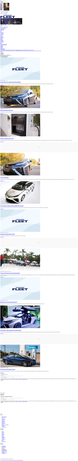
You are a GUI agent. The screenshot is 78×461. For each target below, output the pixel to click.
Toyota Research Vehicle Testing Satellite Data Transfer (12, 205)
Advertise (31, 50)
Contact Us (14, 50)
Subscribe (1, 13)
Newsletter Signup (22, 50)
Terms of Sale (9, 460)
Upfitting (1, 47)
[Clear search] (8, 54)
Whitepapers (3, 437)
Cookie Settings (4, 449)
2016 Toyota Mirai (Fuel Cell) (6, 110)
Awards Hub (3, 439)
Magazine (3, 432)
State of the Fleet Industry (3, 44)
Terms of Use (6, 460)
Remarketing (2, 41)
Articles (6, 0)
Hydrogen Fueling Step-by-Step (6, 138)
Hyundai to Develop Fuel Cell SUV (7, 234)
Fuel (0, 31)
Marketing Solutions (27, 50)
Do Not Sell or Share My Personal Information (17, 460)
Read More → (2, 85)
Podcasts (3, 438)
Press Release (39, 50)
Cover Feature (3, 0)
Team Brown (9, 50)
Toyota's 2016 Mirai (4, 177)
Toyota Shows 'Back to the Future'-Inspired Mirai (10, 330)
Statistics (3, 434)
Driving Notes (2, 108)
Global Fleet (1, 32)
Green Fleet (1, 34)
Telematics (1, 45)
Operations (1, 39)
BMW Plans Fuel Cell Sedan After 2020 (8, 302)
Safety (1, 42)
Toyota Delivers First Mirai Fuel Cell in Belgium (10, 82)
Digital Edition (5, 13)
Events (12, 50)
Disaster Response (2, 27)
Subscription (2, 50)
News (1, 80)
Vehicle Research (2, 48)
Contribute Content (35, 50)
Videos (8, 0)
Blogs (2, 433)
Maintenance (2, 36)
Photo (2, 435)
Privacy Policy (2, 460)
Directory (3, 440)
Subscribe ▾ (2, 2)
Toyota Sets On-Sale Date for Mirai (7, 369)
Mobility (1, 38)
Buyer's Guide (4, 441)
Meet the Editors (6, 50)
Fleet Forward (2, 29)
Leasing (1, 35)
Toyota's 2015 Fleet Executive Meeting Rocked (10, 273)
